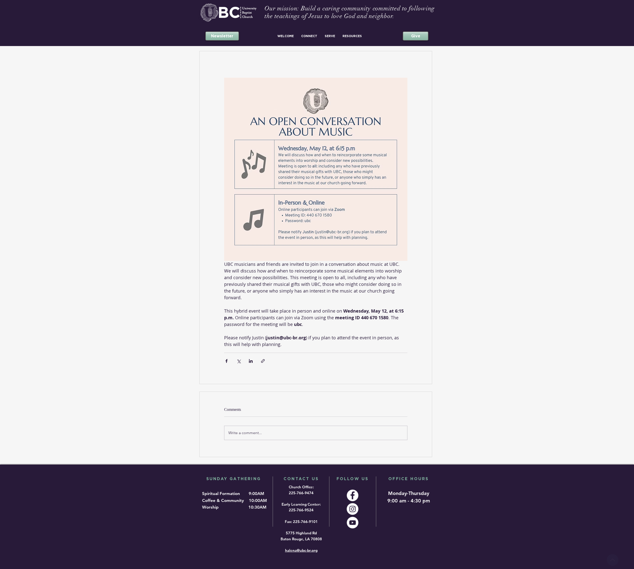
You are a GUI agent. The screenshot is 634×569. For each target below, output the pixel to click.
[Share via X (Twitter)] (238, 361)
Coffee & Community (225, 500)
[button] (285, 36)
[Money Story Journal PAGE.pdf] (612, 560)
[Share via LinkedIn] (250, 361)
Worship (211, 507)
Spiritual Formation (221, 493)
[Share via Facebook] (226, 361)
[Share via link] (263, 361)
